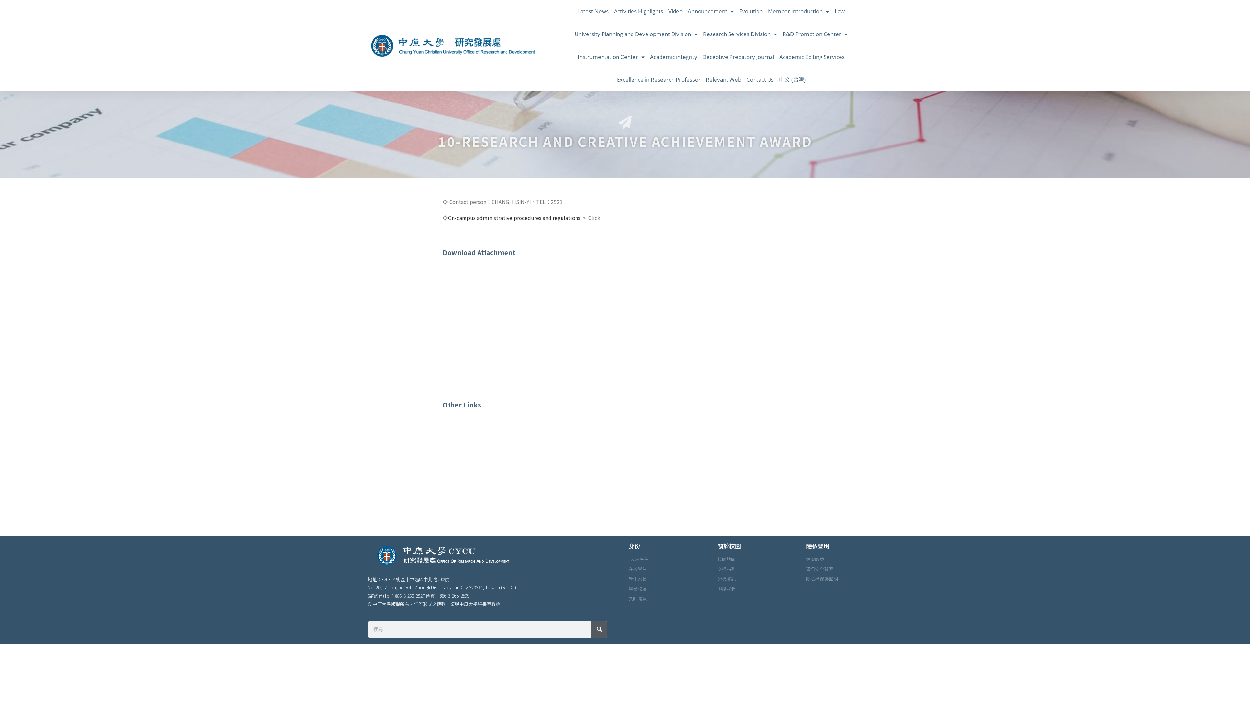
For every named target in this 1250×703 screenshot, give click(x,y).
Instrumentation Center (608, 57)
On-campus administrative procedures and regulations (514, 218)
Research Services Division (737, 34)
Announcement (707, 11)
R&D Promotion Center (812, 34)
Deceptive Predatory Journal (738, 57)
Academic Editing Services (812, 57)
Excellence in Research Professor (659, 79)
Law (840, 11)
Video (675, 11)
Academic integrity (673, 57)
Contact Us (760, 79)
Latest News (593, 11)
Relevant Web (723, 79)
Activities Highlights (638, 11)
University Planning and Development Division (633, 34)
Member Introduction (795, 11)
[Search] (599, 629)
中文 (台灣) (792, 79)
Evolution (751, 11)
